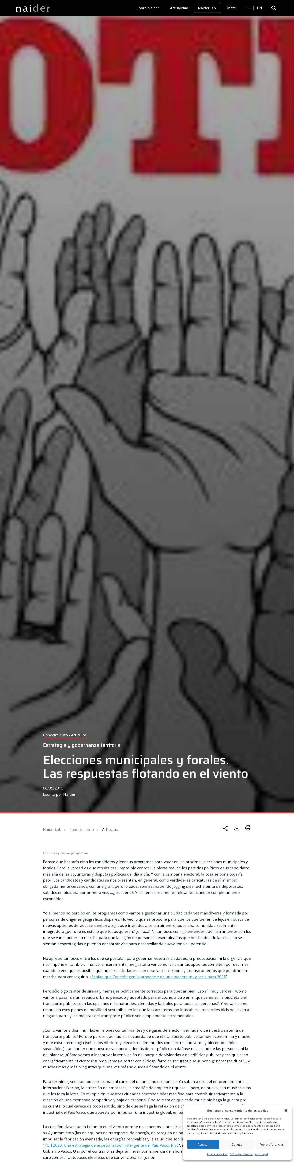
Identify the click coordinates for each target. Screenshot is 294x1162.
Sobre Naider (148, 8)
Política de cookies (217, 1154)
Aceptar (203, 1144)
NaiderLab (207, 8)
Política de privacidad (241, 1154)
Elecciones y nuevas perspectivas (65, 853)
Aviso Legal (261, 1154)
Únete (231, 8)
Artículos (110, 829)
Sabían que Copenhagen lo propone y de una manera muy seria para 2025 (158, 976)
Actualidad (179, 8)
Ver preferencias (272, 1144)
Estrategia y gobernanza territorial (82, 745)
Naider (69, 794)
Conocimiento (81, 829)
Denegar (237, 1144)
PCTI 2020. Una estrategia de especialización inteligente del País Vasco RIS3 (111, 1145)
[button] (286, 1110)
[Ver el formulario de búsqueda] (273, 8)
